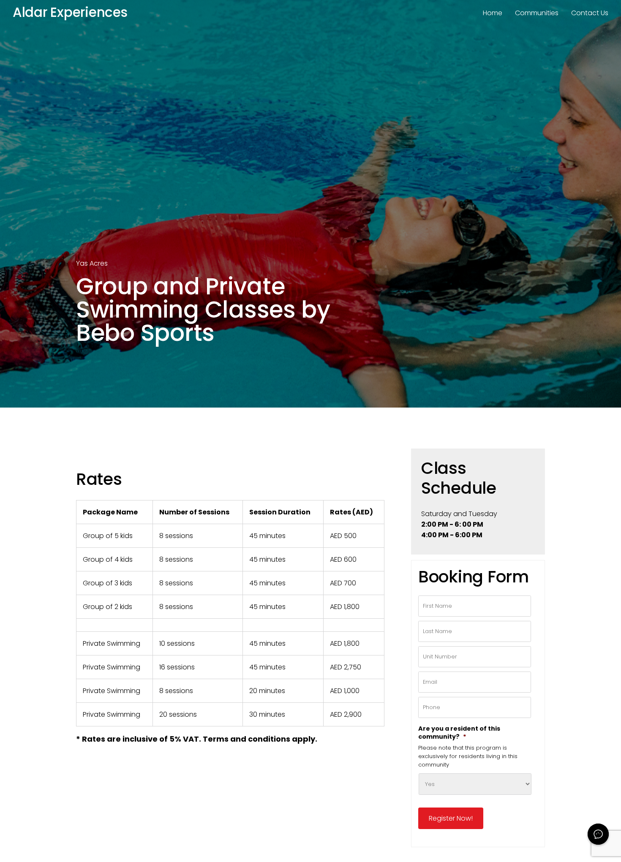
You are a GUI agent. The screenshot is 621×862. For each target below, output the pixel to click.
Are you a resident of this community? (459, 733)
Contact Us (589, 13)
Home (492, 13)
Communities (536, 13)
